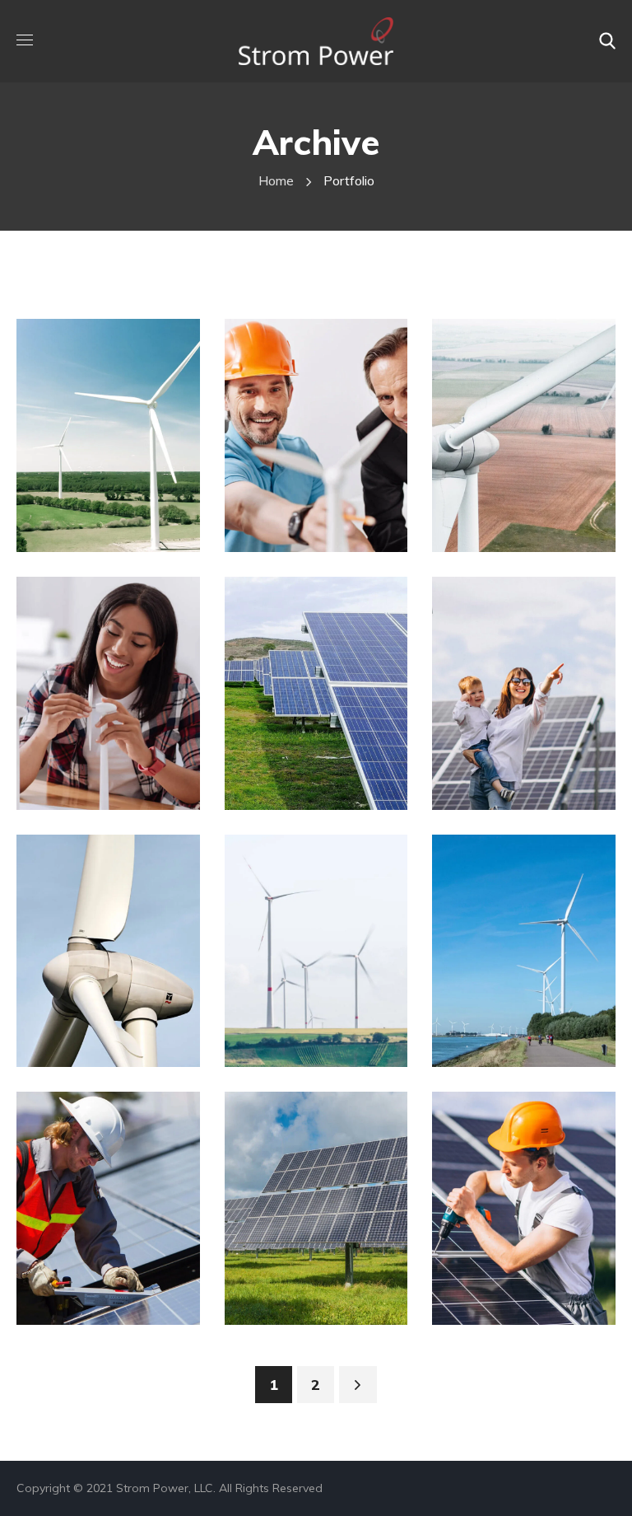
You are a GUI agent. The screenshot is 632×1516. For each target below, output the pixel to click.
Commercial (100, 731)
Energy (82, 473)
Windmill (504, 441)
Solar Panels (311, 731)
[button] (607, 41)
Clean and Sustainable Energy (326, 503)
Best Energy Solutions (519, 1018)
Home (276, 180)
